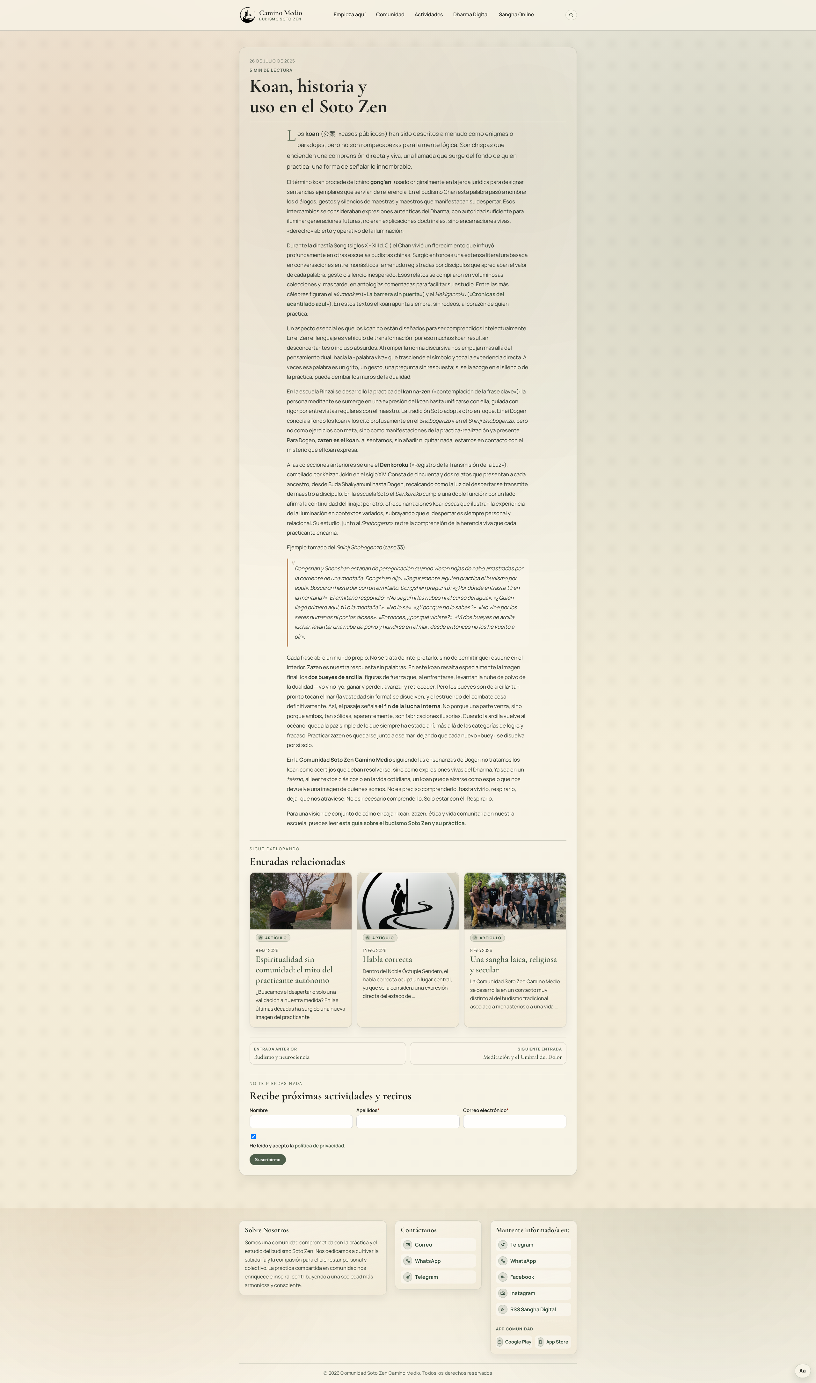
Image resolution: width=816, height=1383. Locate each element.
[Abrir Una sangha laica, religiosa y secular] (515, 901)
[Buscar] (571, 15)
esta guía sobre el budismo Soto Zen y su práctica (402, 823)
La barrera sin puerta (393, 294)
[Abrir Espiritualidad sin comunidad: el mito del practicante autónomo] (301, 901)
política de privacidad (319, 1145)
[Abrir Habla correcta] (408, 901)
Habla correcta (387, 959)
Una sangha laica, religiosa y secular (513, 964)
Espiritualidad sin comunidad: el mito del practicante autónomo (294, 969)
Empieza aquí (350, 14)
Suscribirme (267, 1159)
